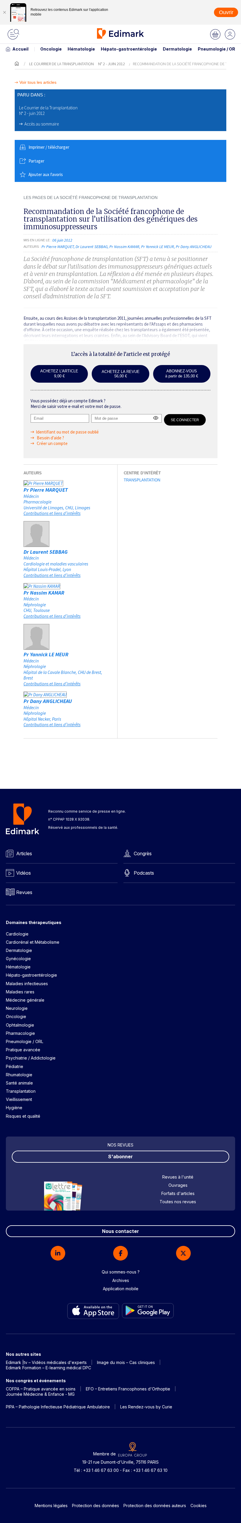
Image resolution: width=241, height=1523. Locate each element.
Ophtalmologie (20, 1024)
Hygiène (14, 1107)
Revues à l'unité (177, 1176)
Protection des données (95, 1505)
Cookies (198, 1505)
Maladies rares (20, 991)
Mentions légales (51, 1505)
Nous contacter (120, 1231)
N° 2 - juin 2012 (111, 63)
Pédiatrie (14, 1066)
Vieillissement (19, 1099)
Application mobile (120, 1288)
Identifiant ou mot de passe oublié (67, 432)
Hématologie (81, 48)
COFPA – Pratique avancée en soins (41, 1388)
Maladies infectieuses (27, 983)
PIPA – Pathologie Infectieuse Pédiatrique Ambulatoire (58, 1406)
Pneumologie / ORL (217, 48)
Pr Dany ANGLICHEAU (48, 701)
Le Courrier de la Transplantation (61, 63)
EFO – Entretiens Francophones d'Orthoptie (128, 1388)
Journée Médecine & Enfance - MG (40, 1394)
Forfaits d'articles (178, 1193)
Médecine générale (25, 1000)
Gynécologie (18, 958)
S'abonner (120, 1156)
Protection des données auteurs (154, 1505)
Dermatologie (177, 48)
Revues (24, 892)
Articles (24, 853)
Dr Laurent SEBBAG (46, 551)
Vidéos (23, 873)
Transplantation (142, 480)
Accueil (20, 48)
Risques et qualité (23, 1116)
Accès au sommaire (41, 124)
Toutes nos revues (178, 1201)
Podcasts (144, 873)
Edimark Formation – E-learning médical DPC (48, 1367)
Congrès (143, 853)
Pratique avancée (23, 1049)
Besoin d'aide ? (50, 438)
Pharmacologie (20, 1033)
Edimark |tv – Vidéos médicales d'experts (46, 1362)
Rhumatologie (19, 1074)
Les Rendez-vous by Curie (146, 1406)
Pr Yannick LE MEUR (46, 654)
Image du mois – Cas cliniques (126, 1362)
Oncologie (51, 48)
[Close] (4, 12)
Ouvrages (178, 1185)
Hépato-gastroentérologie (129, 48)
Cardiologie (17, 933)
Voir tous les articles (37, 82)
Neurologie (17, 1008)
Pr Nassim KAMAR (44, 592)
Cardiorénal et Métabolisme (32, 942)
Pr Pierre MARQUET (46, 489)
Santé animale (19, 1082)
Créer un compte (52, 443)
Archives (120, 1280)
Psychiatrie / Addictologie (31, 1057)
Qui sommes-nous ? (121, 1271)
